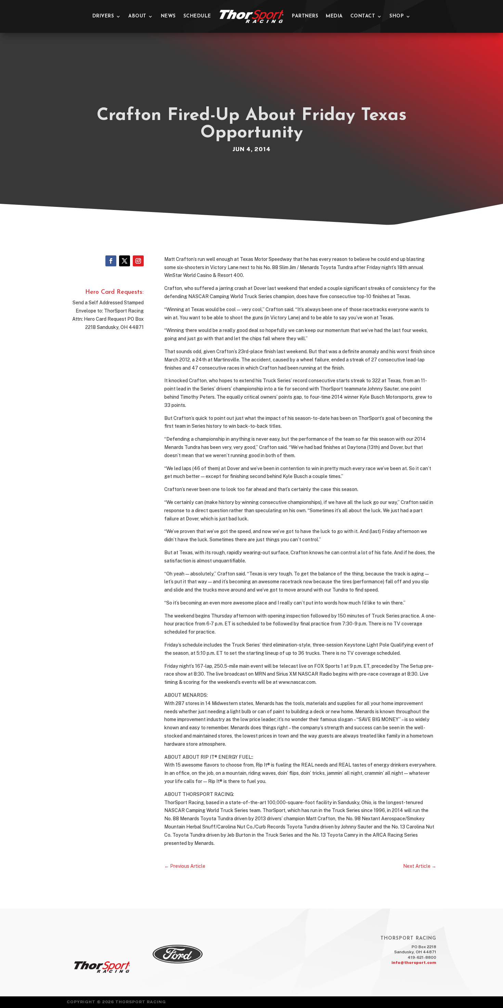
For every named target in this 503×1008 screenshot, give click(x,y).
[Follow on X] (124, 260)
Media (334, 16)
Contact (362, 16)
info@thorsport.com (413, 962)
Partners (305, 16)
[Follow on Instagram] (138, 260)
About (137, 16)
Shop (396, 16)
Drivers (103, 16)
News (168, 16)
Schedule (197, 16)
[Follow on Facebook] (110, 260)
